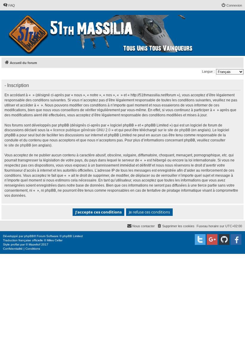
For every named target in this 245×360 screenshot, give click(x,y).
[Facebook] (236, 239)
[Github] (224, 239)
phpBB (29, 236)
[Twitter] (200, 239)
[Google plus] (212, 239)
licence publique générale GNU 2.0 (82, 130)
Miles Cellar (54, 240)
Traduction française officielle (23, 240)
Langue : (208, 71)
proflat (15, 244)
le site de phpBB (177, 130)
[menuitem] (9, 5)
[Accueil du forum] (101, 33)
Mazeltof (34, 244)
